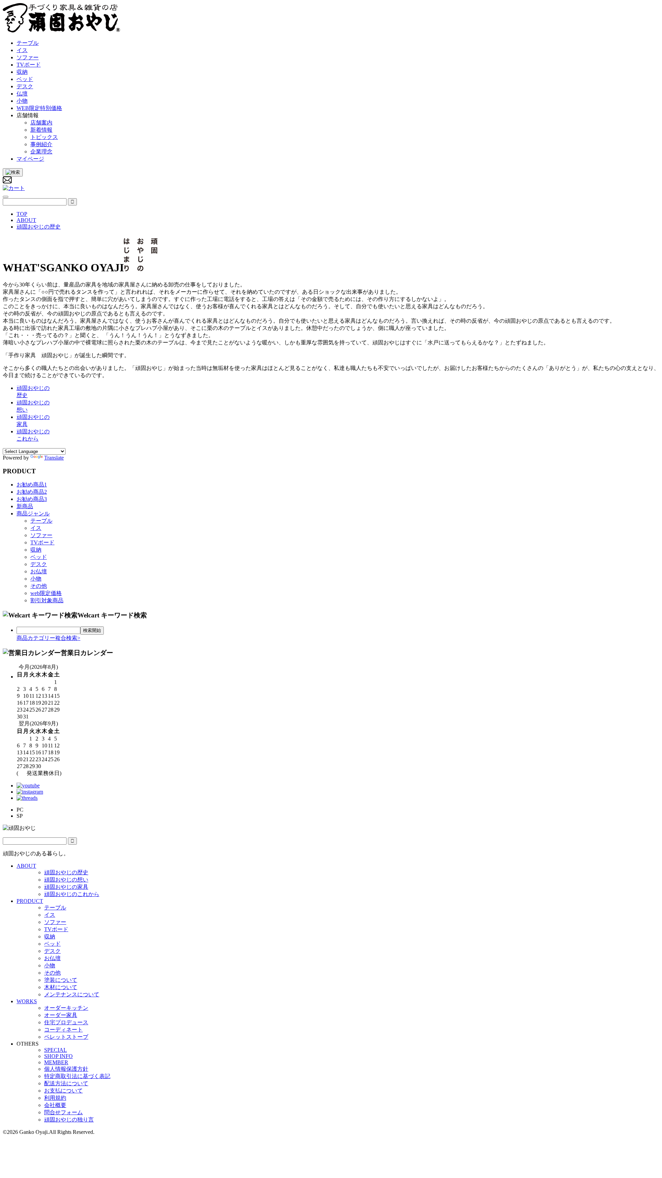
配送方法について (66, 1083)
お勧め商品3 (32, 499)
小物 (35, 579)
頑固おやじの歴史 (66, 872)
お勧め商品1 (32, 484)
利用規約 (55, 1098)
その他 (38, 586)
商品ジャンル (33, 513)
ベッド (38, 557)
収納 (35, 550)
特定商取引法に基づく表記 (77, 1076)
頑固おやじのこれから (71, 894)
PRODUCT (30, 901)
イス (35, 528)
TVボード (42, 542)
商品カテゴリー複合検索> (48, 638)
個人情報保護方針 (66, 1069)
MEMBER (56, 1062)
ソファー (41, 535)
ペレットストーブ (66, 1037)
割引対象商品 (46, 600)
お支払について (63, 1091)
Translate (54, 458)
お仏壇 (38, 571)
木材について (60, 987)
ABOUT (26, 866)
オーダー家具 (60, 1015)
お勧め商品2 (32, 492)
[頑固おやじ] (61, 31)
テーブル (41, 521)
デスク (38, 564)
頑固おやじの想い (66, 880)
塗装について (60, 980)
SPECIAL (55, 1050)
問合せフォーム (63, 1112)
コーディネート (63, 1030)
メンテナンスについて (71, 994)
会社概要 (55, 1105)
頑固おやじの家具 (66, 887)
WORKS (27, 1001)
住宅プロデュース (66, 1022)
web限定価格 (46, 593)
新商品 (25, 506)
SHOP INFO (58, 1056)
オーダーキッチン (66, 1008)
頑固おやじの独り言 (69, 1119)
